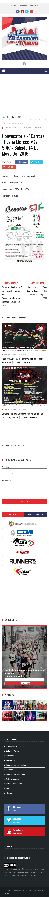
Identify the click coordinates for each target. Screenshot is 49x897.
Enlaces (13, 514)
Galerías (9, 770)
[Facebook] (18, 11)
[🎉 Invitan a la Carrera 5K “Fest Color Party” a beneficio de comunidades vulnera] (30, 705)
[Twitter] (27, 11)
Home (4, 120)
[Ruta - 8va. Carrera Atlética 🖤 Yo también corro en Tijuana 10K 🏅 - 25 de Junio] (24, 337)
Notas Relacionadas (15, 317)
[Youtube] (22, 11)
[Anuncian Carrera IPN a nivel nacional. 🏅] (19, 705)
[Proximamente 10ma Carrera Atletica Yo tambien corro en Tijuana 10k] (7, 705)
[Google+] (31, 11)
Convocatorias (13, 120)
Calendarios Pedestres (15, 747)
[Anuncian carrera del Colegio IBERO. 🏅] (7, 716)
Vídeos (9, 793)
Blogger (6, 893)
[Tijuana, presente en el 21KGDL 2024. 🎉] (19, 716)
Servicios (34, 6)
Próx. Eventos (35, 514)
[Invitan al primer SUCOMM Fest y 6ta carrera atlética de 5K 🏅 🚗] (42, 705)
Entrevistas (10, 760)
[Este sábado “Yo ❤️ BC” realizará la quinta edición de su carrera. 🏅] (42, 716)
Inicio (13, 6)
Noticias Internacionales (15, 774)
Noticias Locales (12, 779)
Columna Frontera (13, 751)
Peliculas (9, 788)
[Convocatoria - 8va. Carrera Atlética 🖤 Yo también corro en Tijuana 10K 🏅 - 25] (24, 386)
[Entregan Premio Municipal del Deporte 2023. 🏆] (30, 716)
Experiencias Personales (16, 765)
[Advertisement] (23, 97)
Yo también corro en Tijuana (34, 128)
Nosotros (23, 6)
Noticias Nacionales (14, 784)
